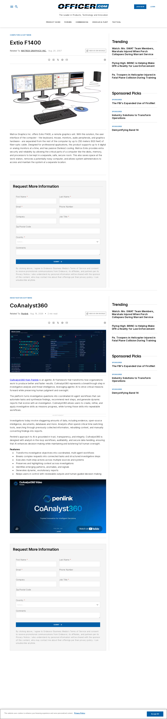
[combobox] (58, 241)
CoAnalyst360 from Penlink (24, 380)
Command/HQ (82, 22)
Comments (21, 248)
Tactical (116, 22)
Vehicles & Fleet (100, 22)
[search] (16, 7)
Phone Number (66, 206)
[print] (105, 60)
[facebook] (49, 60)
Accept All (155, 714)
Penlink (24, 313)
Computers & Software (20, 35)
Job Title (64, 216)
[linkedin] (53, 60)
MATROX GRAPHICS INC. (33, 51)
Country (20, 237)
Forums (68, 22)
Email (19, 206)
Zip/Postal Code (23, 226)
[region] (83, 714)
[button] (12, 7)
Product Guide (53, 22)
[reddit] (62, 60)
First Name (22, 196)
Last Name (65, 196)
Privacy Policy (79, 713)
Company (20, 216)
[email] (67, 60)
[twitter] (58, 60)
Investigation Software (21, 298)
